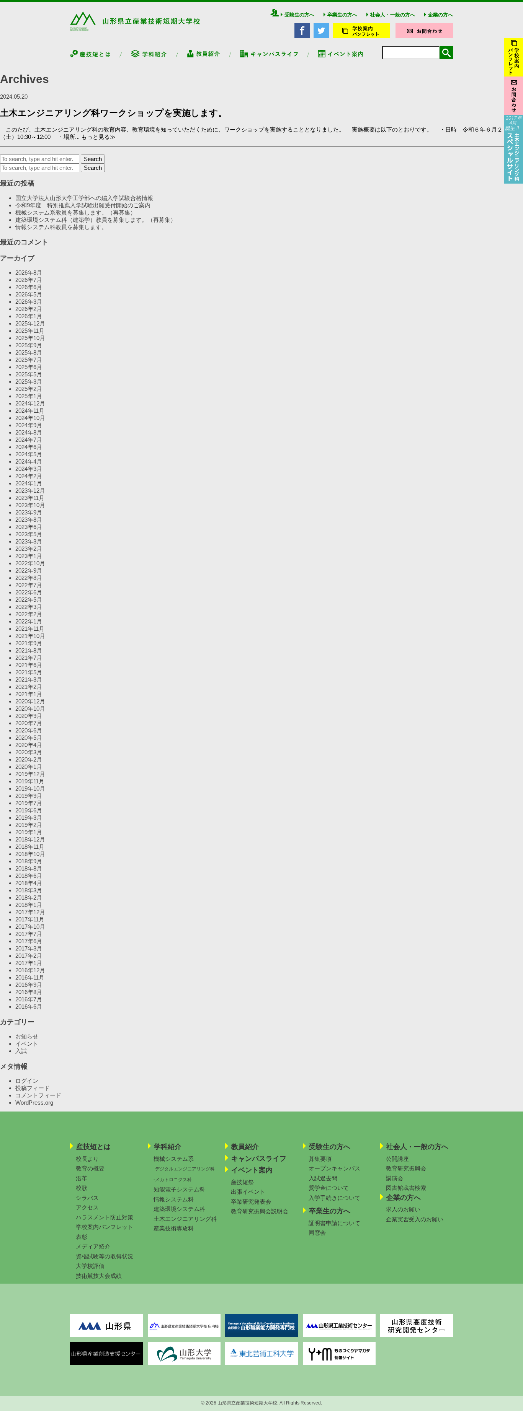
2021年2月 (28, 687)
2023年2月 (28, 548)
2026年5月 (28, 294)
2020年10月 (30, 708)
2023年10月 (30, 505)
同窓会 (317, 1232)
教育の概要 (90, 1168)
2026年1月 (28, 316)
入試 (21, 1051)
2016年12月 (30, 970)
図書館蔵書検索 (406, 1188)
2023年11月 (29, 498)
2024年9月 (28, 425)
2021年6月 (28, 665)
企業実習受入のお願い (414, 1219)
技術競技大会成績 (99, 1276)
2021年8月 (28, 650)
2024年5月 (28, 454)
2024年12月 (30, 403)
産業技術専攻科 (174, 1228)
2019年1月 (28, 832)
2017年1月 (28, 963)
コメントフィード (38, 1095)
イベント (26, 1043)
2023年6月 (28, 527)
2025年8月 (28, 352)
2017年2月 (28, 955)
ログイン (26, 1080)
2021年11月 (29, 628)
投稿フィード (32, 1088)
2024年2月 (28, 476)
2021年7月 (28, 657)
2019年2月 (28, 825)
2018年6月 (28, 875)
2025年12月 (30, 323)
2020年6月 (28, 730)
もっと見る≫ (98, 136)
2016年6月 (28, 1006)
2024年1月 (28, 483)
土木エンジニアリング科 (185, 1219)
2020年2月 (28, 759)
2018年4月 (28, 883)
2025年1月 (28, 396)
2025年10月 (30, 338)
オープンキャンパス (334, 1168)
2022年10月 (30, 563)
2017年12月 (30, 912)
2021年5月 (28, 672)
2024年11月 (29, 410)
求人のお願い (403, 1209)
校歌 (81, 1188)
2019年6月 (28, 810)
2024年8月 (28, 432)
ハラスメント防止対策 (104, 1217)
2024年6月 (28, 447)
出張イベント (248, 1191)
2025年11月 (29, 330)
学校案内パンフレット (104, 1227)
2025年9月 (28, 345)
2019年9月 (28, 796)
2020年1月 (28, 766)
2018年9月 (28, 861)
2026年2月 (28, 309)
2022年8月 (28, 577)
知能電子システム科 (179, 1189)
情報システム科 (174, 1199)
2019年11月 (29, 781)
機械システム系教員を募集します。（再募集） (75, 212)
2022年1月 (28, 621)
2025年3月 (28, 381)
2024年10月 (30, 418)
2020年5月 (28, 737)
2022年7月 (28, 585)
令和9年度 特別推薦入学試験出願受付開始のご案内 (82, 205)
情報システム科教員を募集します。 (61, 227)
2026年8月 (28, 272)
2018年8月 (28, 868)
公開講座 (397, 1158)
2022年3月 (28, 607)
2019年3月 (28, 817)
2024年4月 (28, 461)
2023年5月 (28, 534)
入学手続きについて (334, 1198)
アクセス (87, 1207)
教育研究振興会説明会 (259, 1211)
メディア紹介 (93, 1246)
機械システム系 (174, 1158)
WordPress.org (34, 1102)
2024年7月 (28, 439)
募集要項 (320, 1158)
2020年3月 (28, 752)
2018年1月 (28, 905)
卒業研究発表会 (251, 1201)
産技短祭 (242, 1182)
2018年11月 (29, 846)
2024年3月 (28, 468)
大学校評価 (90, 1266)
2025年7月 (28, 359)
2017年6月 (28, 941)
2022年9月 (28, 570)
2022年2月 (28, 614)
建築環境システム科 (179, 1209)
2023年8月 (28, 519)
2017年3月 (28, 948)
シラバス (87, 1198)
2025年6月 (28, 367)
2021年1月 (28, 694)
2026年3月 (28, 301)
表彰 (81, 1237)
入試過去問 (323, 1178)
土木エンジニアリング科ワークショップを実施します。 (113, 113)
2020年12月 (30, 701)
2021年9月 (28, 643)
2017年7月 (28, 934)
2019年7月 (28, 803)
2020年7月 (28, 723)
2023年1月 (28, 556)
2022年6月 (28, 592)
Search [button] (93, 159)
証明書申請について (334, 1223)
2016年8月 (28, 992)
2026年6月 (28, 287)
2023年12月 (30, 490)
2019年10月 (30, 788)
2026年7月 (28, 280)
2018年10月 (30, 854)
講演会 (394, 1178)
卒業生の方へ (342, 15)
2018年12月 (30, 839)
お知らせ (26, 1036)
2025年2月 (28, 389)
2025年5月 (28, 374)
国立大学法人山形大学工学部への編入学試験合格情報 (84, 198)
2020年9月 (28, 716)
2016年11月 (29, 977)
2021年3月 (28, 679)
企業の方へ (440, 15)
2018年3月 (28, 890)
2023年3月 (28, 541)
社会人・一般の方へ (392, 15)
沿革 (81, 1178)
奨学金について (329, 1188)
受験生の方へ (299, 15)
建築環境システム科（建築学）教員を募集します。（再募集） (95, 219)
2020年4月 (28, 745)
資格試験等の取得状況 (104, 1256)
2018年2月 (28, 897)
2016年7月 (28, 999)
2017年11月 (29, 919)
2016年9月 (28, 984)
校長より (87, 1158)
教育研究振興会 (406, 1168)
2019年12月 (30, 774)
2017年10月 (30, 926)
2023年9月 (28, 512)
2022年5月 (28, 599)
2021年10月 (30, 636)
